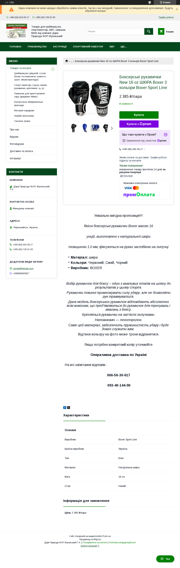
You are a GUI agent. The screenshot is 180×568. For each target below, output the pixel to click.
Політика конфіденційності (122, 542)
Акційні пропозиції (24, 115)
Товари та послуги (20, 68)
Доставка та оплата (21, 151)
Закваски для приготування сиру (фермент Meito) (29, 95)
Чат (168, 558)
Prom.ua (106, 536)
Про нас (14, 129)
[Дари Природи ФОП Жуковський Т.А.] (16, 37)
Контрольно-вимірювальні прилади (28, 103)
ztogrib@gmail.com (23, 268)
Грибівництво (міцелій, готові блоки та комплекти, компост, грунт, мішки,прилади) (30, 76)
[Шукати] (148, 31)
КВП (112, 46)
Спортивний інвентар (88, 46)
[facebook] (64, 408)
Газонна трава (22, 121)
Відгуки (14, 136)
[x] (68, 408)
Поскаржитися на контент (94, 542)
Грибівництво (37, 46)
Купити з (133, 124)
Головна (15, 46)
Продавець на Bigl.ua (90, 539)
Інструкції (60, 46)
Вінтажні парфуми (24, 110)
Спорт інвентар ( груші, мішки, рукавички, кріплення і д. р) (30, 87)
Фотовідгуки (17, 144)
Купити (139, 114)
